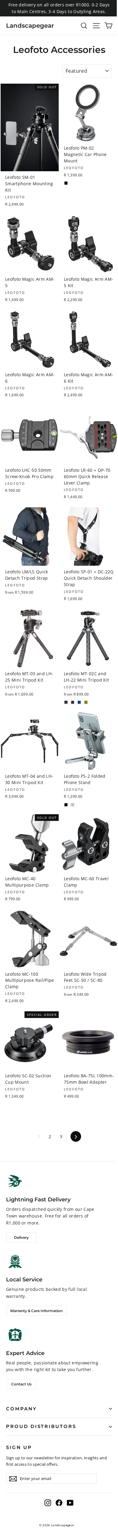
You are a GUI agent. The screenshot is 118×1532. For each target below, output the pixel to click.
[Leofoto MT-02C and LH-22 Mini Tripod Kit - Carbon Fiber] (66, 702)
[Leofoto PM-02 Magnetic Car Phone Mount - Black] (66, 183)
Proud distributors (41, 1426)
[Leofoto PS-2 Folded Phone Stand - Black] (66, 805)
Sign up (19, 1447)
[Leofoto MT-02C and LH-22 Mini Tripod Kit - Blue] (79, 702)
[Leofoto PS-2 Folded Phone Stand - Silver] (72, 805)
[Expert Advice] (15, 1334)
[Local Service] (15, 1261)
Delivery (21, 1237)
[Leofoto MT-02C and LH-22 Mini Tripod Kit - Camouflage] (72, 702)
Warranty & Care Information (36, 1310)
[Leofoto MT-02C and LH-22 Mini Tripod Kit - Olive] (86, 702)
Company (21, 1409)
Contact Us (21, 1384)
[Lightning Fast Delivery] (15, 1181)
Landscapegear (30, 25)
